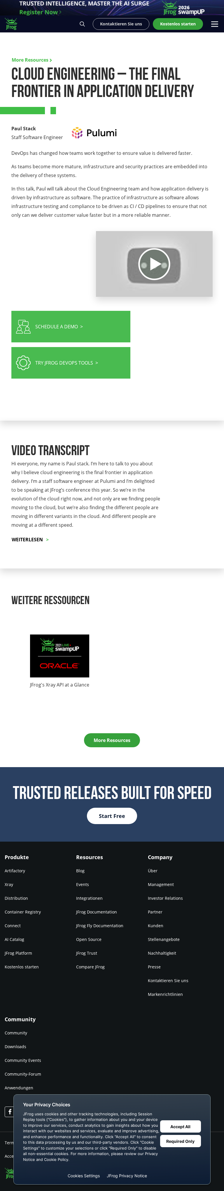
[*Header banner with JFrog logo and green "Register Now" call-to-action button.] (112, 7)
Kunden (155, 925)
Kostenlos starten (22, 967)
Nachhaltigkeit (162, 953)
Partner (155, 912)
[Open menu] (214, 24)
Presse (154, 967)
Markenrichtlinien (165, 994)
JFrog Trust (86, 953)
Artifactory (15, 870)
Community (16, 1033)
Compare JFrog (90, 967)
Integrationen (89, 898)
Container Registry (23, 912)
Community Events (23, 1060)
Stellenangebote (164, 939)
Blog (80, 870)
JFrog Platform (18, 953)
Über (153, 870)
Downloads (15, 1046)
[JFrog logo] (14, 24)
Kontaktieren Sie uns (168, 980)
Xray (9, 884)
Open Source (89, 939)
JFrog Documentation (96, 912)
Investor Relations (165, 898)
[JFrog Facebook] (10, 1111)
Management (161, 884)
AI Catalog (14, 939)
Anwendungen (19, 1088)
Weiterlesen (27, 539)
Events (82, 884)
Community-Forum (23, 1074)
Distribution (16, 898)
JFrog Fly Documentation (99, 925)
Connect (13, 925)
